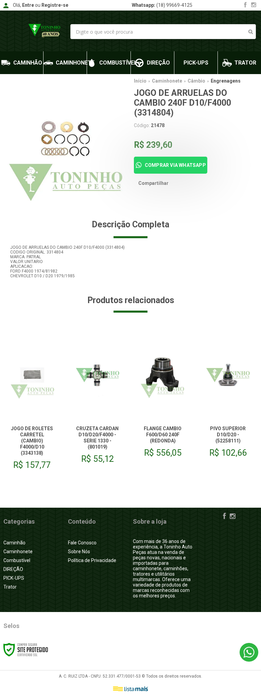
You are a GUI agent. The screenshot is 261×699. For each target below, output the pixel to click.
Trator (10, 587)
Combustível (16, 560)
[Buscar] (251, 31)
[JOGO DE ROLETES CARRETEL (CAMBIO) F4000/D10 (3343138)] (32, 403)
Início (140, 81)
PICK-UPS (13, 578)
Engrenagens (226, 81)
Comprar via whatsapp (175, 165)
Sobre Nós (79, 551)
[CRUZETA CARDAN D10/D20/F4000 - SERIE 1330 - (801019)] (97, 400)
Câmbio (196, 81)
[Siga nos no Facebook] (245, 5)
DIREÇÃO (13, 569)
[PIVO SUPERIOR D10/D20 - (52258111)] (228, 397)
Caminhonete (167, 81)
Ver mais (32, 454)
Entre (28, 5)
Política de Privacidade (92, 560)
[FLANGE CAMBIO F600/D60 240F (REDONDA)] (163, 397)
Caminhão (14, 542)
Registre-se (54, 5)
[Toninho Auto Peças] (44, 31)
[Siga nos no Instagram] (253, 5)
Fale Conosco (82, 542)
